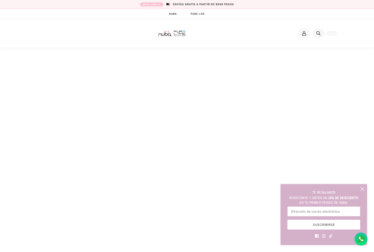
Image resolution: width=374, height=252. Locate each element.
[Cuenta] (304, 33)
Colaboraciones (165, 179)
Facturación (163, 171)
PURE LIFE (198, 13)
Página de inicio (182, 102)
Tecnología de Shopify (80, 243)
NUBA (173, 13)
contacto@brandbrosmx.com (89, 185)
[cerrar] (362, 189)
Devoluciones (164, 187)
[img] (316, 235)
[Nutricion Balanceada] (172, 33)
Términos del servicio (169, 203)
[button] (318, 33)
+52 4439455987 (81, 181)
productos (186, 107)
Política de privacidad (170, 211)
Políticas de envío (167, 195)
